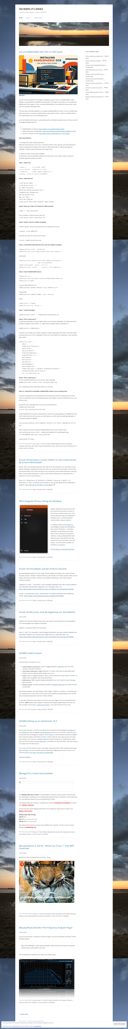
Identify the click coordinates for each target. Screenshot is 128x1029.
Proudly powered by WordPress (36, 1021)
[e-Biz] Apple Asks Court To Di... (94, 69)
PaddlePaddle (47, 446)
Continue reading (25, 757)
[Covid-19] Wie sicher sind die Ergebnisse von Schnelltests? (47, 612)
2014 (44, 913)
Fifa (64, 913)
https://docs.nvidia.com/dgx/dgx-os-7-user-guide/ (54, 133)
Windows (34, 1002)
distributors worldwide (62, 803)
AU (48, 1000)
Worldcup (48, 916)
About (28, 18)
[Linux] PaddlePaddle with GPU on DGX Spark (41, 51)
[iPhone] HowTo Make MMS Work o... (96, 65)
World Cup (42, 916)
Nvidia (36, 446)
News (34, 489)
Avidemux (61, 666)
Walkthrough (71, 446)
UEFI (44, 739)
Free (59, 1000)
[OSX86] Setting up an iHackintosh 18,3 (38, 721)
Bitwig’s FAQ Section (25, 811)
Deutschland (59, 913)
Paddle (41, 446)
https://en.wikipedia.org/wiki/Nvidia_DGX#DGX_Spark (59, 131)
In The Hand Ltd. (68, 524)
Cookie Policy (37, 1026)
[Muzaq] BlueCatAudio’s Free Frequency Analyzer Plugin (46, 927)
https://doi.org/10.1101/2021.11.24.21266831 (39, 485)
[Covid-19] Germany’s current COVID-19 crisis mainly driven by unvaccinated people (47, 461)
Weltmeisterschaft (33, 916)
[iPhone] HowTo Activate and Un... (95, 74)
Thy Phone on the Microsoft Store (63, 549)
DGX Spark (28, 446)
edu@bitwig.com (30, 827)
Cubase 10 (25, 732)
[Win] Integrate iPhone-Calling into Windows (40, 501)
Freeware (63, 1000)
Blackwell (58, 443)
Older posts (23, 1014)
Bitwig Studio (51, 832)
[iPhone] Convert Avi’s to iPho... (94, 87)
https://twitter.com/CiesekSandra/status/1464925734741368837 (44, 596)
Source (53, 446)
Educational (66, 832)
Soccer (26, 916)
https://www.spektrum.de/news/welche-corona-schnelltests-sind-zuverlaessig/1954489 (46, 589)
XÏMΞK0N (31, 448)
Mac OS (26, 1002)
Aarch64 (48, 443)
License (73, 832)
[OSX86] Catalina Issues (30, 653)
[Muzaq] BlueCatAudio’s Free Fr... (95, 92)
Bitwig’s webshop (28, 805)
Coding (63, 443)
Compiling (22, 446)
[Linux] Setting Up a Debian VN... (94, 56)
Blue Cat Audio (53, 1000)
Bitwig (45, 832)
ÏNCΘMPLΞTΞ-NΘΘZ (31, 9)
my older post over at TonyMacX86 (41, 752)
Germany (73, 913)
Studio (29, 834)
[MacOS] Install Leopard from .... (94, 83)
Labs (34, 443)
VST (30, 1002)
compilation (69, 443)
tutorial (65, 446)
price (20, 834)
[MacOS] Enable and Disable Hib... (95, 96)
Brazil (53, 913)
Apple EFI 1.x (44, 741)
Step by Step (59, 446)
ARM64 (53, 443)
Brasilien (49, 913)
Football (68, 913)
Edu (62, 832)
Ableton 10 (65, 730)
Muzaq (35, 832)
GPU (33, 446)
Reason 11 (72, 730)
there (26, 750)
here (74, 748)
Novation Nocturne (58, 684)
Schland (21, 916)
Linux (37, 443)
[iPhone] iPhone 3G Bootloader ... (95, 78)
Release (24, 834)
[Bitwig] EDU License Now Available (36, 773)
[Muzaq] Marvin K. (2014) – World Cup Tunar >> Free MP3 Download (46, 847)
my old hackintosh (45, 732)
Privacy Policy (38, 18)
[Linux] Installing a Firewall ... (93, 60)
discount (57, 832)
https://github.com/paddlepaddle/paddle (51, 129)
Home (20, 18)
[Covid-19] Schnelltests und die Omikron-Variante (43, 568)
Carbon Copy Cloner (43, 705)
